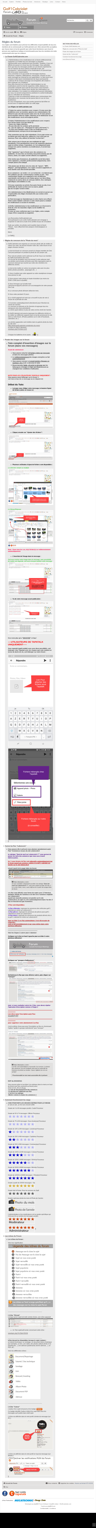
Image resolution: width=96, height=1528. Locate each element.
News (64, 1)
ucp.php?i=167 (13, 1016)
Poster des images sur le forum (72, 51)
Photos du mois (27, 1)
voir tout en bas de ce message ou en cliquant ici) (25, 379)
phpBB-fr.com (51, 1506)
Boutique (45, 1)
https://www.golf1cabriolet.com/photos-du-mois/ (24, 325)
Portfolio (18, 1)
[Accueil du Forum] (13, 19)
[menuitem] (16, 32)
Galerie (11, 1)
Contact (57, 1)
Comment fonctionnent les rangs (72, 56)
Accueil (5, 1)
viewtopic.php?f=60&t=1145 (17, 329)
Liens (51, 1)
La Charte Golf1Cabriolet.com (71, 46)
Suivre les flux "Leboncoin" (70, 54)
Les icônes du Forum (69, 59)
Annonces (37, 1)
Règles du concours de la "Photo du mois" (75, 49)
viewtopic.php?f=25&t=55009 (18, 1333)
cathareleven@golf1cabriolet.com (19, 285)
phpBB (36, 1504)
